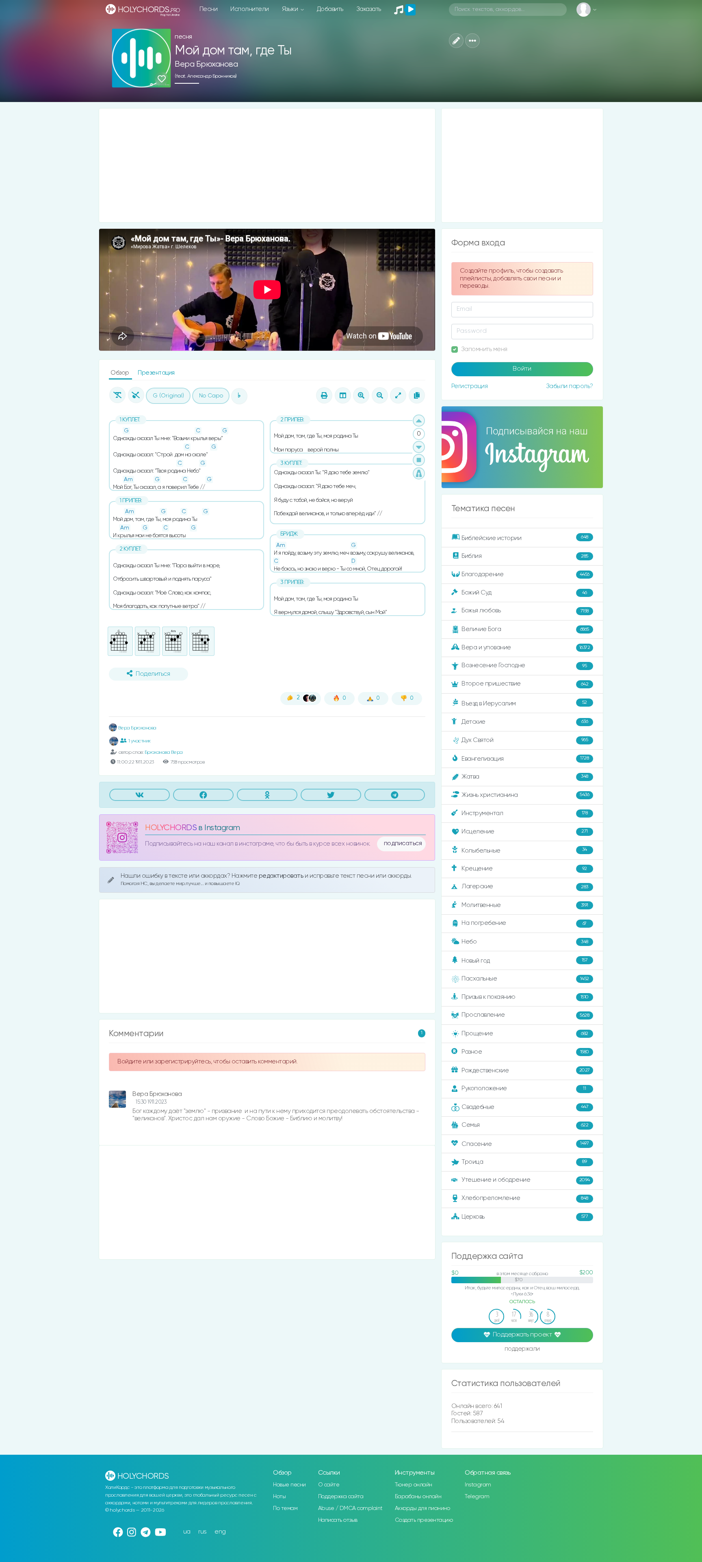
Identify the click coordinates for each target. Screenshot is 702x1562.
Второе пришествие (525, 684)
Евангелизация (525, 758)
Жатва (525, 777)
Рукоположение (524, 1088)
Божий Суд (524, 593)
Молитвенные (525, 905)
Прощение (525, 1033)
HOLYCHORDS (171, 828)
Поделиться (153, 674)
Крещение (524, 869)
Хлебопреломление (525, 1198)
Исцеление (525, 832)
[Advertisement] (267, 165)
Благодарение (525, 574)
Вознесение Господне (524, 665)
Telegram (477, 1496)
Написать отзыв (338, 1520)
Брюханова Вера (164, 752)
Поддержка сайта (341, 1496)
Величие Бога (525, 629)
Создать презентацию (424, 1520)
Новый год (524, 961)
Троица (524, 1162)
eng (220, 1532)
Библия (525, 556)
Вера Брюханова (206, 64)
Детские (525, 721)
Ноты (279, 1496)
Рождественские (526, 1070)
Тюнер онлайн (413, 1485)
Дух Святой (525, 740)
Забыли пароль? (569, 386)
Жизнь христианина (525, 795)
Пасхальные (525, 979)
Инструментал (524, 813)
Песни (208, 9)
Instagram (478, 1485)
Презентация (156, 373)
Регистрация (469, 386)
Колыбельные (524, 850)
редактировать (282, 876)
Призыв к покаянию (525, 997)
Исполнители (249, 9)
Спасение (525, 1144)
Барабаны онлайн (418, 1496)
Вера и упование (526, 647)
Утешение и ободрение (526, 1180)
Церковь (525, 1216)
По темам (285, 1508)
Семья (525, 1125)
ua (187, 1532)
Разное (525, 1052)
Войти (522, 369)
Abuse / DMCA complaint (350, 1508)
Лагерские (525, 886)
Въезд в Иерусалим (524, 703)
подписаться (403, 843)
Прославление (525, 1015)
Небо (525, 942)
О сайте (329, 1485)
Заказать (368, 9)
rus (202, 1532)
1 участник (139, 741)
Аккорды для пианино (422, 1508)
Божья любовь (525, 610)
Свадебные (525, 1107)
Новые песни (289, 1485)
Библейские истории (525, 538)
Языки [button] (290, 9)
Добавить (330, 9)
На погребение (524, 923)
